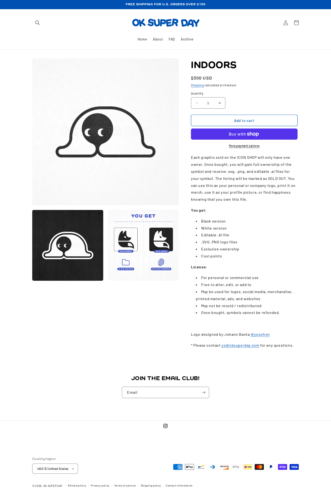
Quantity (197, 93)
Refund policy (77, 485)
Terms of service (125, 485)
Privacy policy (100, 485)
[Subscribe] (203, 392)
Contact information (179, 485)
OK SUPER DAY (53, 485)
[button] (37, 22)
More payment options (244, 145)
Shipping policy (151, 485)
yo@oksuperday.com (240, 345)
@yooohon (260, 334)
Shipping (197, 85)
